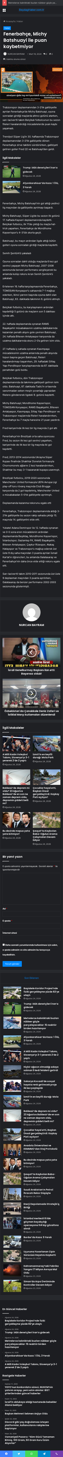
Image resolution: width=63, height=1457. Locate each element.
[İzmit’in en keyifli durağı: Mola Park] (46, 743)
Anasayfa (10, 21)
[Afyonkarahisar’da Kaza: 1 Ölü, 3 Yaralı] (11, 187)
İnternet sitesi (10, 933)
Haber (20, 21)
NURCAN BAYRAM (16, 54)
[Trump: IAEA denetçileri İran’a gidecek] (11, 172)
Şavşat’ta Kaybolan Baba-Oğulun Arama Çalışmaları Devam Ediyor (45, 835)
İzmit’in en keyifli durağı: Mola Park (43, 756)
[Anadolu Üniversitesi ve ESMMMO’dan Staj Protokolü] (12, 1150)
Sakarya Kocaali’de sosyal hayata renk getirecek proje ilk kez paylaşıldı (40, 1085)
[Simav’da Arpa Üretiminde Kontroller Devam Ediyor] (12, 1286)
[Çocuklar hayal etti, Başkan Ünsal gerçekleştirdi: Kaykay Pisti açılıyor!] (46, 777)
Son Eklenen (31, 977)
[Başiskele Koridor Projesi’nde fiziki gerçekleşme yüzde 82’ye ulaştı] (12, 993)
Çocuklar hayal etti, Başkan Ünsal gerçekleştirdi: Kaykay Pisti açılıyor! (46, 792)
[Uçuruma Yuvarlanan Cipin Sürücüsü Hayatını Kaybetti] (12, 1256)
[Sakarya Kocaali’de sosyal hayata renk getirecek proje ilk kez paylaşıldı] (12, 1086)
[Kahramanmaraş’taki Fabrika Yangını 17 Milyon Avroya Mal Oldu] (12, 1270)
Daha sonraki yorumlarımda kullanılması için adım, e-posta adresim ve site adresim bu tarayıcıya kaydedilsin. (30, 950)
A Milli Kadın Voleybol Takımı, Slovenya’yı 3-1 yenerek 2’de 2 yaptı (16, 757)
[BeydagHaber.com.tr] (31, 10)
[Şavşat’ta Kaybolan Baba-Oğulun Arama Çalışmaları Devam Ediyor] (46, 820)
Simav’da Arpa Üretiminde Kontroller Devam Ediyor (39, 1283)
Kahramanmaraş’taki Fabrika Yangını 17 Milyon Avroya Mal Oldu (41, 1269)
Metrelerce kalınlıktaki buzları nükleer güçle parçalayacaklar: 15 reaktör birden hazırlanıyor (41, 1023)
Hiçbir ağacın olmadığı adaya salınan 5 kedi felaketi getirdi (41, 1068)
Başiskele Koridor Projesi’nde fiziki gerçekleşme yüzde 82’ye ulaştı (41, 992)
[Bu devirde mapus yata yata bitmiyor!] (16, 820)
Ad (5, 908)
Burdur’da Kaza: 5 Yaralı (38, 1237)
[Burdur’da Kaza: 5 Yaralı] (12, 1242)
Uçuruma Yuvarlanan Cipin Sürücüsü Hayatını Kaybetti (40, 1253)
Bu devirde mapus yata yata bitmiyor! (16, 832)
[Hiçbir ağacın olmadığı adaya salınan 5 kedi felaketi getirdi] (12, 1071)
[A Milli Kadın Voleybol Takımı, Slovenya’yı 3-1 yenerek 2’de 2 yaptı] (16, 743)
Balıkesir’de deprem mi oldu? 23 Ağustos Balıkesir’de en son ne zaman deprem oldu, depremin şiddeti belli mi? (16, 795)
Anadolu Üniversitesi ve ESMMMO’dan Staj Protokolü (40, 1147)
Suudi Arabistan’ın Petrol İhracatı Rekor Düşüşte (38, 1191)
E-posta (7, 920)
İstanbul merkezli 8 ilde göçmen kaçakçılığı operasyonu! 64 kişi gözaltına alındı (41, 1223)
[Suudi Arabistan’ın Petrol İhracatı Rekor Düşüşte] (12, 1194)
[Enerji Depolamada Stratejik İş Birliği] (12, 1208)
